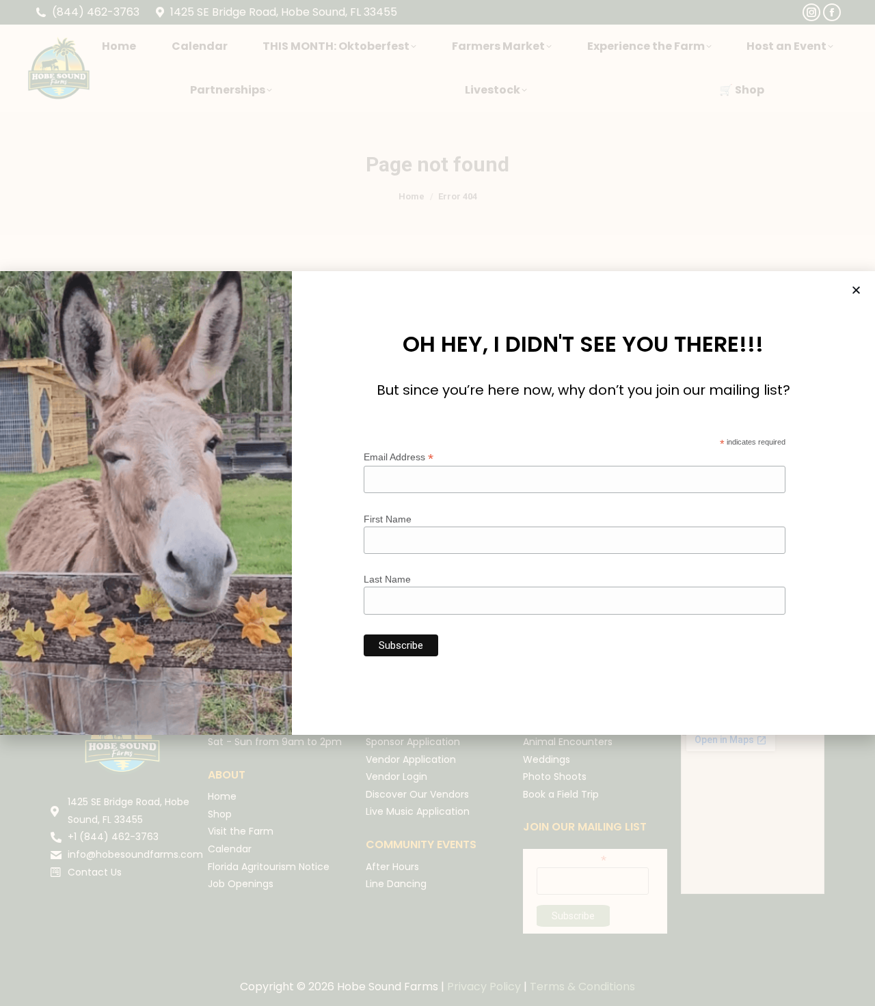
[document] (437, 503)
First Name (388, 519)
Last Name (387, 579)
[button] (856, 290)
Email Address (398, 457)
